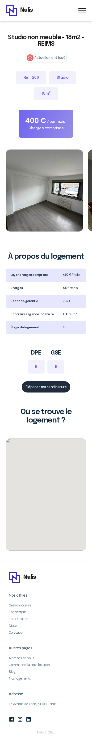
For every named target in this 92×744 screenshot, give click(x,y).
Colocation (16, 632)
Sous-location (18, 619)
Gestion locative (20, 605)
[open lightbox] (44, 191)
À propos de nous (21, 658)
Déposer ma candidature (46, 386)
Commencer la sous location (29, 664)
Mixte (13, 625)
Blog (12, 671)
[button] (82, 10)
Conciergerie (17, 612)
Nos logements (20, 678)
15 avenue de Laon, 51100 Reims (32, 704)
